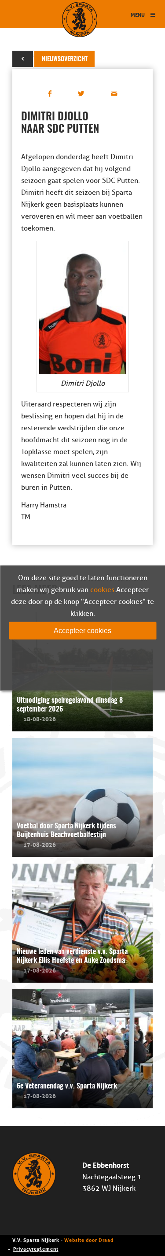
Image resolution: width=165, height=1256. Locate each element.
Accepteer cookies (82, 630)
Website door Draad (89, 1239)
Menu (138, 14)
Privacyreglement (35, 1248)
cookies (102, 589)
